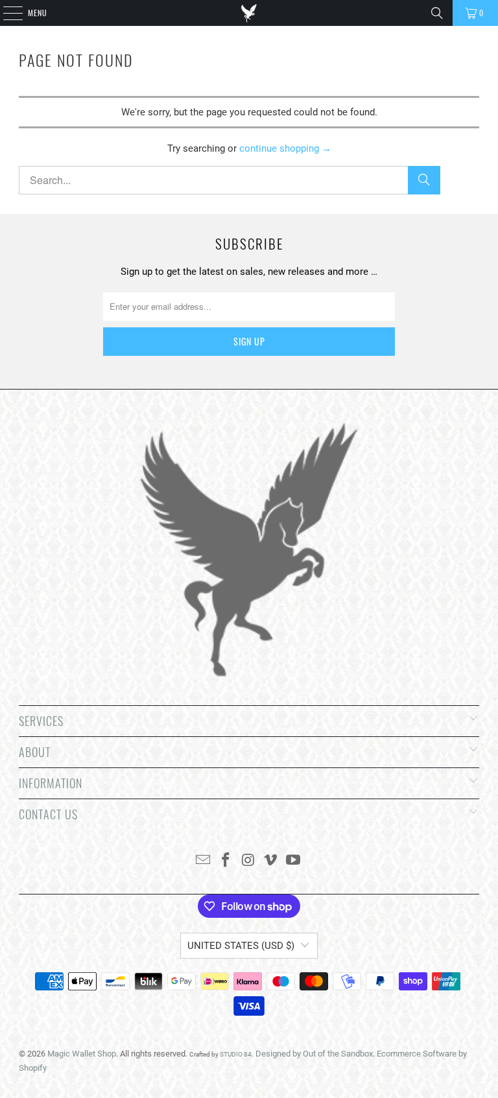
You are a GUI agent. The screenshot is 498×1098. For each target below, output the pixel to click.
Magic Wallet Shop (81, 1053)
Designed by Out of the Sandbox (314, 1053)
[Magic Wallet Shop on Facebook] (225, 861)
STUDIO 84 (236, 1054)
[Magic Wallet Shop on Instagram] (248, 861)
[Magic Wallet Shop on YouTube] (293, 861)
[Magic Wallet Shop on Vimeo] (271, 861)
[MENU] (6, 13)
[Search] (437, 13)
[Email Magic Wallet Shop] (203, 861)
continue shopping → (285, 148)
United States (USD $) (240, 946)
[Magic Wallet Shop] (249, 13)
